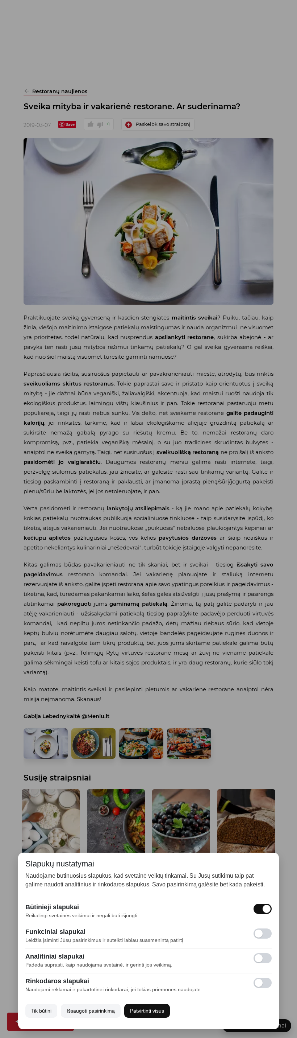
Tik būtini (41, 1011)
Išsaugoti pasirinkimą (91, 1011)
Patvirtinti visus (147, 1011)
